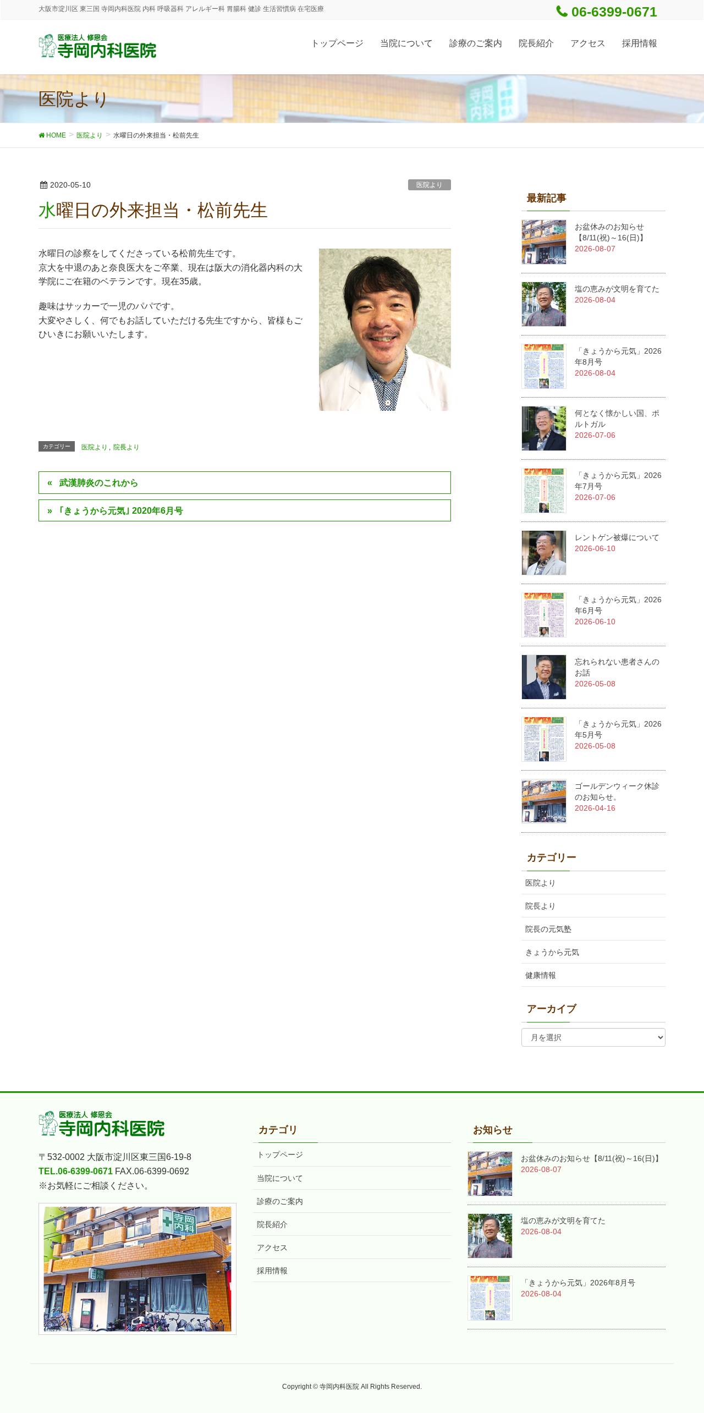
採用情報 (272, 1270)
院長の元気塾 (548, 929)
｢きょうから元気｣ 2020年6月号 (121, 510)
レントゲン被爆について (617, 537)
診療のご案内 (280, 1201)
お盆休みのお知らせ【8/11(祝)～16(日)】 (592, 1158)
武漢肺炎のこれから (99, 482)
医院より (429, 185)
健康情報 (540, 975)
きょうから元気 (552, 952)
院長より (126, 447)
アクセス (272, 1247)
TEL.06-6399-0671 (75, 1171)
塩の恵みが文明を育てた (617, 288)
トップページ (280, 1154)
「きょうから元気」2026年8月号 (578, 1282)
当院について (280, 1178)
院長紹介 (272, 1224)
